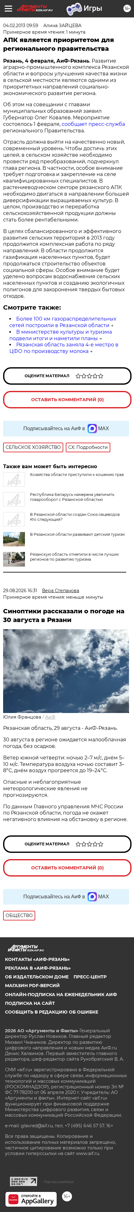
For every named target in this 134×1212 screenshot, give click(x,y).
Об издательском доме (37, 977)
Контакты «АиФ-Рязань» (37, 959)
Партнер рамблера (59, 1182)
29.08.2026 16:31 (20, 590)
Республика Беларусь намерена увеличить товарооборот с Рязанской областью (72, 497)
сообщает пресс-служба (93, 124)
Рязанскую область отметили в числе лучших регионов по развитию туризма (74, 557)
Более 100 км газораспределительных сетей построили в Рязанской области (62, 322)
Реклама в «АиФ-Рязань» (38, 968)
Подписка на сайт (30, 1003)
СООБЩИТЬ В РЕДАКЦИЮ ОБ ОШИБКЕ (51, 1012)
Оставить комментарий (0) (67, 399)
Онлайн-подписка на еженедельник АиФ (61, 994)
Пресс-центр (90, 977)
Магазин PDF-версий (32, 985)
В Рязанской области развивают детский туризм (77, 534)
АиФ (50, 717)
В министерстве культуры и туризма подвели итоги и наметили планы (60, 335)
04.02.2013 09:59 (20, 25)
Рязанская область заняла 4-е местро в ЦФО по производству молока (63, 348)
